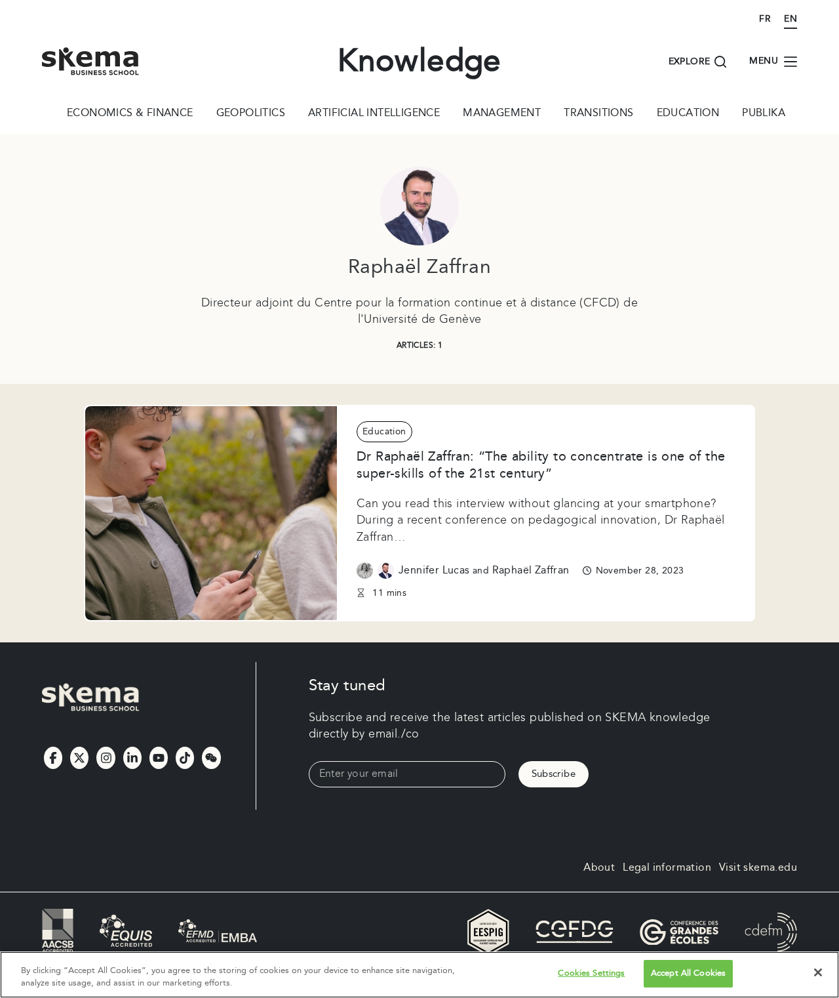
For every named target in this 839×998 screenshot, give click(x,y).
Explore (690, 61)
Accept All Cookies (688, 973)
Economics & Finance (130, 114)
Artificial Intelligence (374, 114)
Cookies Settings (591, 973)
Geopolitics (250, 114)
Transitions (598, 114)
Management (502, 114)
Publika (763, 114)
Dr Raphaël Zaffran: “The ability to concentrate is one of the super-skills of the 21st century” (541, 465)
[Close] (818, 972)
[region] (419, 974)
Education (688, 114)
